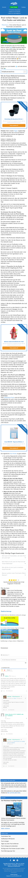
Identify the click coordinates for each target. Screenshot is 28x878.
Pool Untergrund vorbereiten (9, 846)
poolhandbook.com (17, 876)
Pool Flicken (13, 453)
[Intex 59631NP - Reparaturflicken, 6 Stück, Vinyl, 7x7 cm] (13, 433)
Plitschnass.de (11, 863)
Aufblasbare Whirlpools (8, 839)
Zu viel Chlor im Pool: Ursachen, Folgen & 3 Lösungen (12, 628)
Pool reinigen (5, 841)
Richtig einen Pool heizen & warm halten (12, 848)
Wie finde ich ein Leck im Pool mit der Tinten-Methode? (13, 563)
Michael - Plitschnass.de (13, 696)
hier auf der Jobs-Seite (13, 793)
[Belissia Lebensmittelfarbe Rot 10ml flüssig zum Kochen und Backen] (13, 333)
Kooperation (21, 865)
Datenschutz (17, 866)
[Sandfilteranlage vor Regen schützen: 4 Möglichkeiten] (14, 634)
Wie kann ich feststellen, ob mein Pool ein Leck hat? (14, 557)
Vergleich (9, 865)
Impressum (10, 866)
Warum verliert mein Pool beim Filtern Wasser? (14, 574)
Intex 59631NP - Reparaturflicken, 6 (13, 442)
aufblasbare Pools (9, 397)
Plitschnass (5, 25)
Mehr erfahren (5, 828)
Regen (16, 131)
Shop (5, 865)
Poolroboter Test (6, 836)
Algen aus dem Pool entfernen (10, 843)
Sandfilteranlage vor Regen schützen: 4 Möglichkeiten (12, 641)
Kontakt (22, 863)
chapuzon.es (9, 876)
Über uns (18, 863)
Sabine (15, 698)
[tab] (14, 556)
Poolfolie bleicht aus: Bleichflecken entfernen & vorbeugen (13, 615)
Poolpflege (24, 7)
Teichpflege (14, 865)
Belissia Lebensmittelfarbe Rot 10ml (14, 341)
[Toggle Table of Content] (23, 72)
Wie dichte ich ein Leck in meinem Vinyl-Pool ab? (12, 568)
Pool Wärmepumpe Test (8, 851)
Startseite (4, 7)
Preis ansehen (13, 125)
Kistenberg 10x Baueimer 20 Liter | (14, 119)
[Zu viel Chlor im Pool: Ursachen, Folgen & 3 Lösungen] (14, 621)
